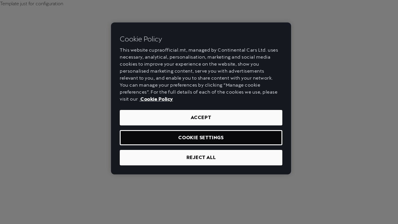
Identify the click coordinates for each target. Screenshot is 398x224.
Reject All (201, 157)
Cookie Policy (156, 99)
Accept (201, 117)
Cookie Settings (201, 137)
